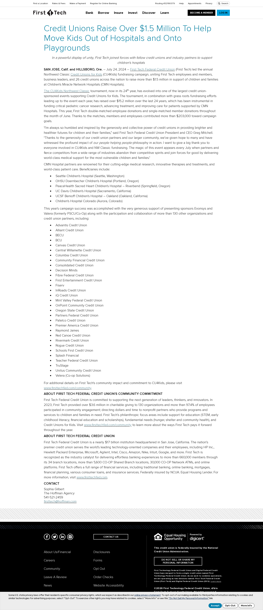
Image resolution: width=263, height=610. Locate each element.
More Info (246, 606)
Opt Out (99, 569)
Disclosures (101, 552)
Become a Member (201, 12)
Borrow (103, 13)
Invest (132, 13)
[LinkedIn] (62, 537)
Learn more (216, 581)
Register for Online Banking (103, 3)
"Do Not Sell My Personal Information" (188, 598)
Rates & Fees (58, 3)
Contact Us (110, 536)
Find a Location (40, 3)
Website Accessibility (108, 585)
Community (52, 569)
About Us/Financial (57, 552)
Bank (89, 13)
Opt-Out (230, 606)
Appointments (194, 3)
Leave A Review (55, 577)
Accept (215, 606)
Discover (149, 13)
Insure (118, 13)
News (48, 585)
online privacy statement (147, 595)
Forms (97, 560)
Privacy (209, 3)
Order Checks (103, 577)
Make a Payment (78, 3)
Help (181, 3)
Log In (223, 12)
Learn (164, 13)
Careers (49, 560)
